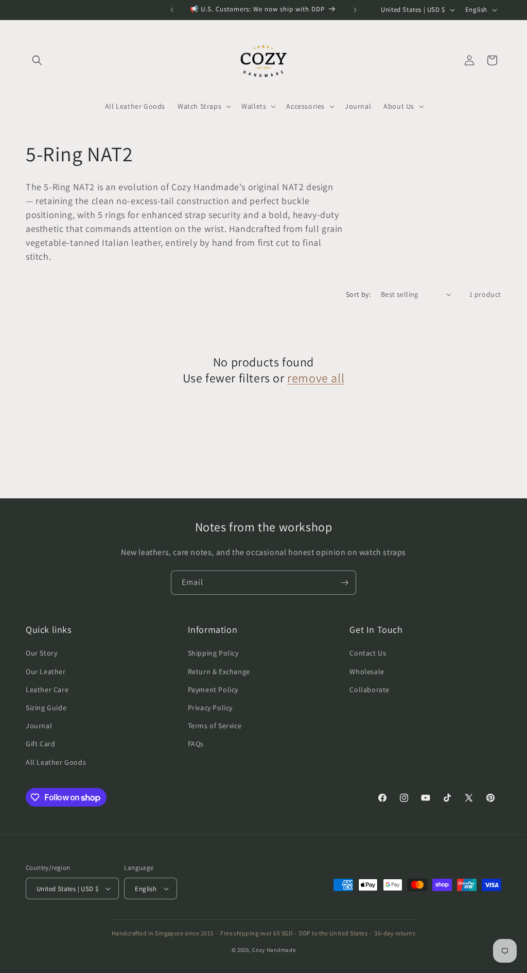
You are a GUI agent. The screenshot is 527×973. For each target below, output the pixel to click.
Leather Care (47, 689)
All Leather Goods (56, 762)
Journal (39, 725)
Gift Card (40, 743)
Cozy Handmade (273, 949)
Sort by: (358, 294)
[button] (37, 60)
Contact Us (367, 653)
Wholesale (366, 671)
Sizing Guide (46, 707)
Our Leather (46, 671)
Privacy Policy (210, 707)
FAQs (196, 743)
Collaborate (369, 689)
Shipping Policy (213, 653)
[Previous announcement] (172, 10)
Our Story (41, 653)
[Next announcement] (355, 10)
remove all (315, 378)
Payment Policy (213, 689)
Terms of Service (215, 725)
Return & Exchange (219, 671)
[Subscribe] (344, 583)
